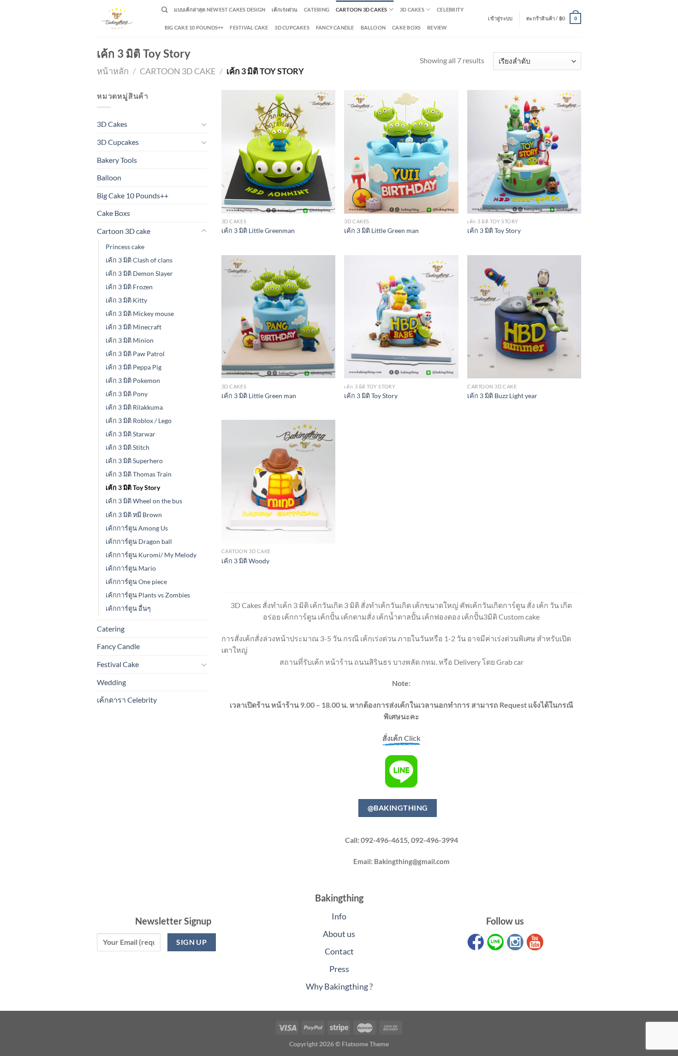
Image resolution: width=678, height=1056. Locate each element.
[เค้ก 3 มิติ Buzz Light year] (524, 317)
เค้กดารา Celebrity (127, 699)
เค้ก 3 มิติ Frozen (129, 287)
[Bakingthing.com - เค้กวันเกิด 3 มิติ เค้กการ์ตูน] (122, 18)
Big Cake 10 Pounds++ (194, 27)
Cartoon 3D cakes (361, 9)
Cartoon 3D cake (177, 71)
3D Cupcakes (291, 27)
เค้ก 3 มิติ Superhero (134, 461)
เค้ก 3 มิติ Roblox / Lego (139, 420)
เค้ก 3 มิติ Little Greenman (258, 230)
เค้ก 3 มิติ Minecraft (133, 327)
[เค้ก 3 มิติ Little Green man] (401, 152)
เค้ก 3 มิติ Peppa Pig (133, 367)
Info (339, 916)
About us (339, 934)
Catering (316, 9)
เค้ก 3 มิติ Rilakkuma (134, 407)
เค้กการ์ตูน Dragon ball (139, 541)
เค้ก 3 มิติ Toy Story (133, 487)
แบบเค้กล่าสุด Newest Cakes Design (219, 9)
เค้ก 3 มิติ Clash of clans (139, 260)
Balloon (373, 27)
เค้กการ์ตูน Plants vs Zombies (148, 595)
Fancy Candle (335, 27)
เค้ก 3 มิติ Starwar (130, 434)
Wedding (111, 682)
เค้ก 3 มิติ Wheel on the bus (144, 501)
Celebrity (450, 9)
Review (437, 27)
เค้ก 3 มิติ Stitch (127, 447)
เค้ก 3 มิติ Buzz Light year (502, 396)
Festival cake (249, 27)
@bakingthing (398, 808)
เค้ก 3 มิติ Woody (245, 561)
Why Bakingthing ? (339, 986)
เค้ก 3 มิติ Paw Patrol (135, 354)
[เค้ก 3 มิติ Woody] (278, 481)
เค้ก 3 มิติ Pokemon (133, 380)
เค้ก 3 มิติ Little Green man (381, 230)
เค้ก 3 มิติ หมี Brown (134, 515)
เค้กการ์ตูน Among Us (137, 528)
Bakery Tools (117, 159)
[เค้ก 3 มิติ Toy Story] (524, 152)
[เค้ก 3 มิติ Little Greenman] (278, 152)
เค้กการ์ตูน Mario (131, 568)
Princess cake (125, 247)
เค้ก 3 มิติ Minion (130, 340)
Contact (339, 951)
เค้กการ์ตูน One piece (136, 581)
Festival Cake (118, 664)
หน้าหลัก (113, 71)
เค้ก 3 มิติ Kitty (126, 300)
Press (339, 969)
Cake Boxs (406, 27)
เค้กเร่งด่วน (284, 9)
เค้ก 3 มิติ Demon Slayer (139, 273)
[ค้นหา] (164, 9)
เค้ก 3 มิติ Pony (127, 394)
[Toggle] (204, 124)
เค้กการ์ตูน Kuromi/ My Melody (151, 555)
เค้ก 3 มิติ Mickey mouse (140, 313)
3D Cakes (412, 9)
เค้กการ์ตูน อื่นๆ (128, 608)
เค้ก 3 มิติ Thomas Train (139, 474)
